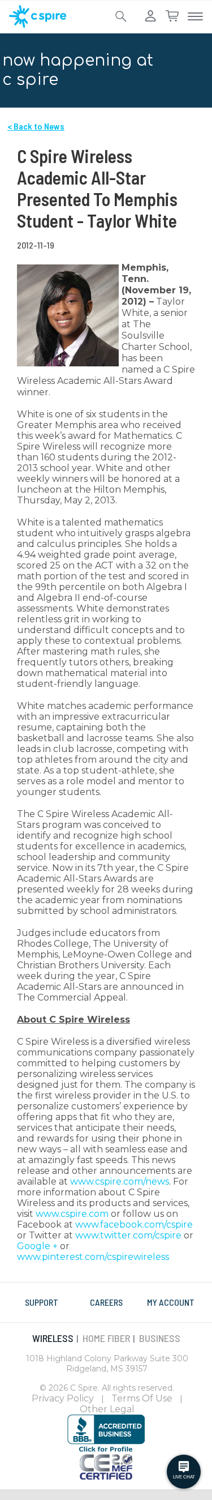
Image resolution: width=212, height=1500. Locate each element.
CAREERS (106, 1302)
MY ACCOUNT (170, 1302)
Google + (37, 1246)
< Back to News (35, 126)
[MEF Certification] (106, 1466)
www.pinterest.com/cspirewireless (93, 1256)
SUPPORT (41, 1302)
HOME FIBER (106, 1338)
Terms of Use (141, 1398)
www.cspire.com (72, 1213)
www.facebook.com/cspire (134, 1224)
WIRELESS (52, 1338)
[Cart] (172, 16)
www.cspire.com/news (119, 1181)
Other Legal (107, 1409)
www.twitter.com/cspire (128, 1235)
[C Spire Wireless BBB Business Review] (106, 1433)
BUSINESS (159, 1338)
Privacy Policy (63, 1398)
